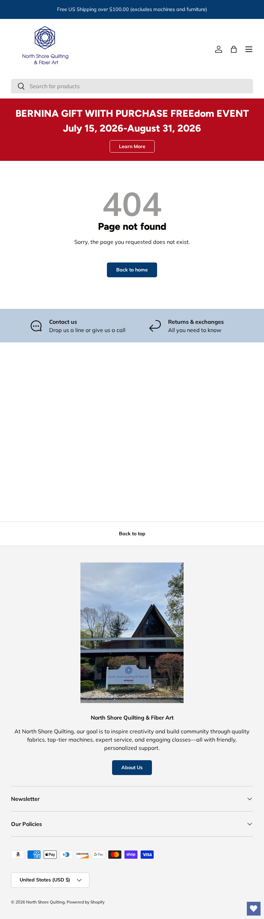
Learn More (132, 146)
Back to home (132, 270)
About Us (132, 767)
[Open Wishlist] (254, 909)
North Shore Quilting (45, 902)
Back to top (132, 533)
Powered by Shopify (85, 902)
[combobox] (132, 86)
